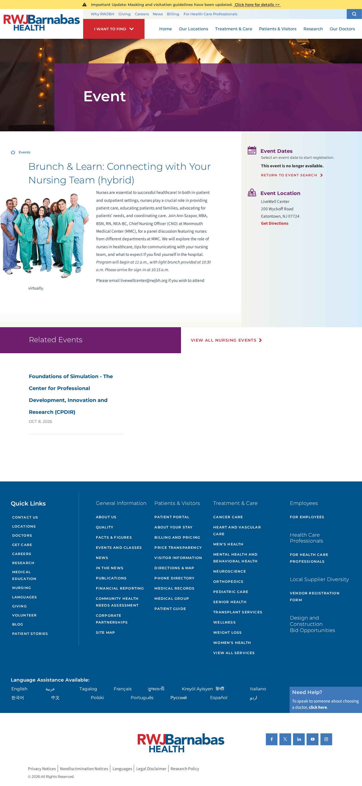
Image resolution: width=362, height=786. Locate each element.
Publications (111, 578)
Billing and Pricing (177, 537)
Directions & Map (174, 568)
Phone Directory (174, 578)
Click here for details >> (257, 4)
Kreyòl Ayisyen (197, 688)
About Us (106, 517)
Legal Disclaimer (151, 769)
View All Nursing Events (224, 340)
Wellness (224, 622)
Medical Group (171, 598)
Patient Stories (30, 633)
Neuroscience (229, 571)
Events (24, 152)
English (19, 688)
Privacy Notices (42, 769)
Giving (124, 14)
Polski (97, 697)
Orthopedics (228, 581)
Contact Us (25, 517)
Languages (24, 597)
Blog (17, 624)
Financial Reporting (120, 588)
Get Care (22, 545)
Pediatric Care (230, 592)
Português (142, 697)
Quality (104, 527)
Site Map (105, 632)
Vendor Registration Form (315, 596)
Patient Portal (171, 517)
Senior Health (230, 602)
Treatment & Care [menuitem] (233, 28)
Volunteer (24, 615)
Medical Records (174, 588)
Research (23, 563)
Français (123, 688)
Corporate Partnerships (112, 618)
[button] (354, 14)
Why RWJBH (102, 14)
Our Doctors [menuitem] (342, 28)
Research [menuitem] (313, 28)
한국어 (17, 697)
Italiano (258, 688)
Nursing (21, 588)
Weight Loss (227, 632)
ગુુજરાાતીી (156, 688)
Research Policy (185, 769)
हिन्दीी (220, 688)
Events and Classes (119, 547)
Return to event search (289, 175)
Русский (179, 697)
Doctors (22, 535)
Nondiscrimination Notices (84, 769)
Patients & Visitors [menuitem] (277, 28)
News (158, 14)
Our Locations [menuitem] (193, 28)
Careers (142, 14)
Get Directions (274, 223)
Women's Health (232, 643)
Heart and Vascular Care (237, 530)
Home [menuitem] (165, 28)
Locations (24, 526)
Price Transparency (178, 547)
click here (318, 707)
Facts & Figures (114, 537)
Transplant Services (237, 612)
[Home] (41, 24)
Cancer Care (228, 517)
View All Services (234, 653)
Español (218, 697)
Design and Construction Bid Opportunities (312, 624)
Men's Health (228, 544)
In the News (110, 568)
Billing (173, 14)
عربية (50, 688)
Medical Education (24, 575)
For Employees (307, 517)
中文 (55, 697)
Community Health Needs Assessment (117, 601)
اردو (253, 697)
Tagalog (88, 688)
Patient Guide (170, 609)
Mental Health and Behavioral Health (235, 557)
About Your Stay (173, 527)
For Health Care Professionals (210, 14)
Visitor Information (178, 558)
